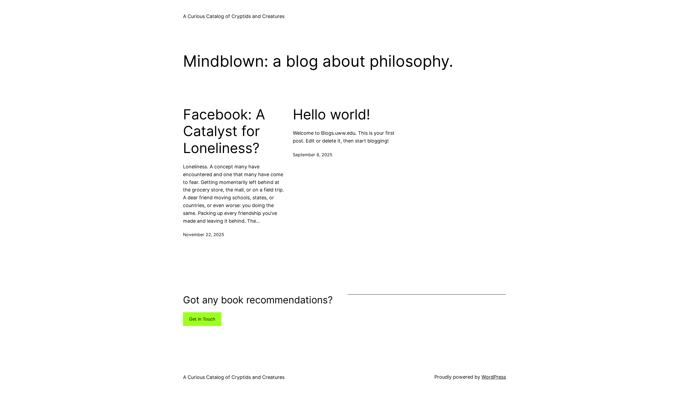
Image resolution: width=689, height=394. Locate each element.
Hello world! (331, 114)
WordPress (493, 377)
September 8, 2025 (312, 154)
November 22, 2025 (203, 234)
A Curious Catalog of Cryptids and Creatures (233, 16)
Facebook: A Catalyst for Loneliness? (224, 131)
